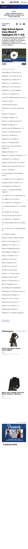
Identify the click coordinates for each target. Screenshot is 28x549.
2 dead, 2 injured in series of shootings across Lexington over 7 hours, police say (14, 15)
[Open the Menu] (2, 2)
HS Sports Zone (6, 24)
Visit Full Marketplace (21, 331)
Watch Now (23, 2)
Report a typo (6, 320)
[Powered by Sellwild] (24, 422)
